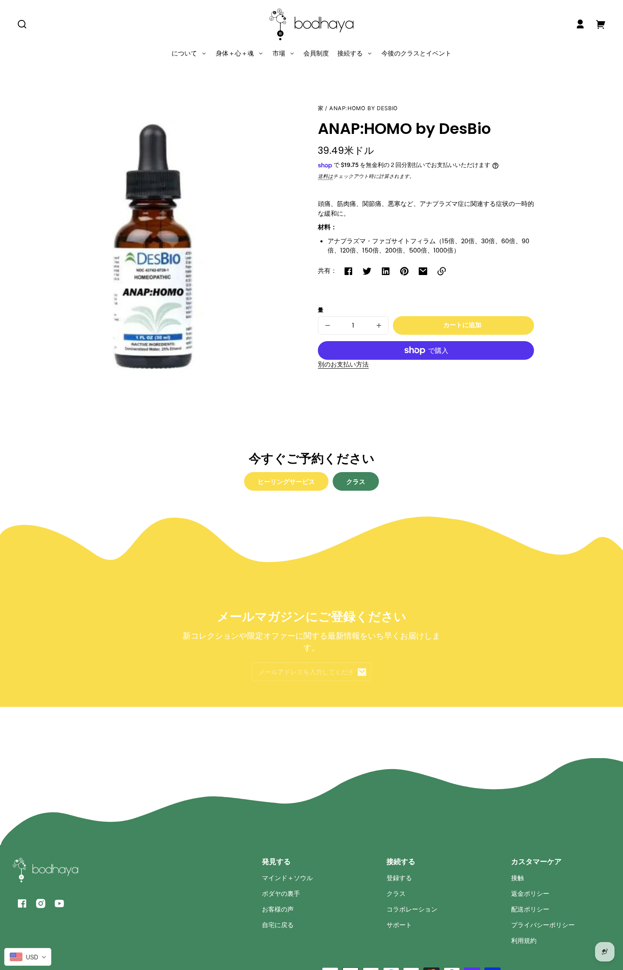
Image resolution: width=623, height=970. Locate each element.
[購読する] (362, 672)
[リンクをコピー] (441, 271)
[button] (22, 24)
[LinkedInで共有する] (385, 271)
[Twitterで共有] (367, 271)
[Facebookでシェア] (348, 271)
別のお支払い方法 (343, 364)
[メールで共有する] (423, 271)
